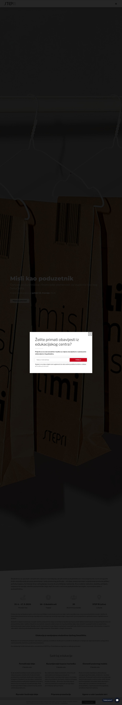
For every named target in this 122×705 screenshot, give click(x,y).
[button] (90, 334)
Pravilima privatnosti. (42, 366)
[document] (61, 352)
